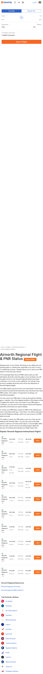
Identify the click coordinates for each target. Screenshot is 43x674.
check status (30, 359)
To (40, 16)
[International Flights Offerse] (23, 3)
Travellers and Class (8, 33)
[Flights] (15, 3)
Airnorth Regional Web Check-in (12, 590)
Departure (5, 24)
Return (39, 24)
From (3, 16)
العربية (34, 2)
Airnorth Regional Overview (10, 586)
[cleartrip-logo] (6, 3)
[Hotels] (19, 3)
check (38, 440)
